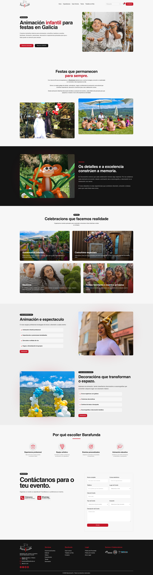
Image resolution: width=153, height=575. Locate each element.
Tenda (82, 4)
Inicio (60, 4)
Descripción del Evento (93, 508)
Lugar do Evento (113, 485)
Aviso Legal (88, 555)
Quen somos (68, 550)
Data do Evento (91, 493)
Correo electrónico (114, 477)
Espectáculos (66, 4)
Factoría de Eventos (50, 550)
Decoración (48, 561)
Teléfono (89, 485)
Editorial (47, 553)
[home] (25, 4)
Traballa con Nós (89, 4)
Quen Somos (75, 4)
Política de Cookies (90, 553)
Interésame (24, 351)
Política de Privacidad (90, 550)
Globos (47, 555)
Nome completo (91, 477)
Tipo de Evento (91, 501)
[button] (123, 4)
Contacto (129, 4)
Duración (111, 501)
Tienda (46, 559)
